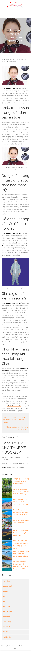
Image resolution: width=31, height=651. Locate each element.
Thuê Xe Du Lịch (8, 627)
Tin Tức (5, 632)
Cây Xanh (6, 591)
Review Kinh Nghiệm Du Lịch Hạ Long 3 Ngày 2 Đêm (20, 533)
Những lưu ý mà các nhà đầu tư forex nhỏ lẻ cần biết (17, 428)
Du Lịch (5, 601)
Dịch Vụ (6, 596)
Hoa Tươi (6, 606)
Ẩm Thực (7, 581)
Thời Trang (7, 622)
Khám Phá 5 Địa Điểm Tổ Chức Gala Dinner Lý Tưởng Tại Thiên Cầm (21, 502)
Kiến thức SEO (8, 611)
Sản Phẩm (12, 62)
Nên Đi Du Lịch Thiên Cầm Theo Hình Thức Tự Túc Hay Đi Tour (20, 512)
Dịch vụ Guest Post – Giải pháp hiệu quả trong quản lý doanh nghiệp (14, 419)
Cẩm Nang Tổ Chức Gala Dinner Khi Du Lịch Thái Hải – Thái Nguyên (21, 491)
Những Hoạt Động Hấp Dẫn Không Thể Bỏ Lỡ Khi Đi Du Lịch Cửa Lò (21, 553)
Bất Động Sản (8, 586)
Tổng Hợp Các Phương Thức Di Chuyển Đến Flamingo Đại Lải (21, 481)
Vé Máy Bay (7, 637)
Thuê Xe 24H (10, 59)
